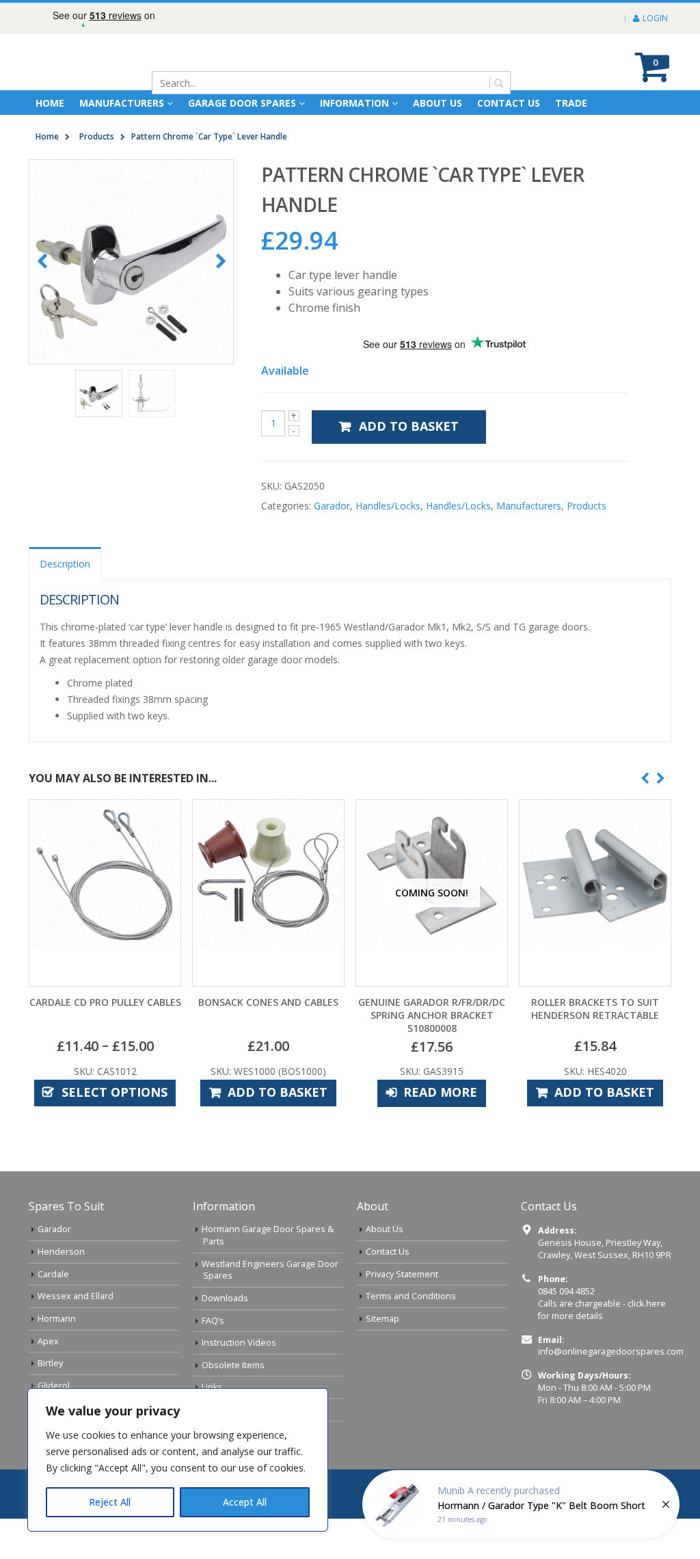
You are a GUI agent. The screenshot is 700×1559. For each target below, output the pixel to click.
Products (586, 545)
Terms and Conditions (411, 1336)
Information (354, 143)
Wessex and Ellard (75, 1336)
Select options (114, 1132)
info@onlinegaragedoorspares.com (611, 1392)
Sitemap (382, 1359)
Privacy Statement (402, 1314)
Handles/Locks (387, 545)
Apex (48, 1381)
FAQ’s (213, 1361)
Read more (440, 1132)
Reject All (110, 1501)
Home (50, 143)
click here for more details (602, 1350)
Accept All (245, 1501)
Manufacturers (121, 143)
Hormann (57, 1359)
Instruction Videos (239, 1383)
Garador (332, 545)
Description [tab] (65, 604)
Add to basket (409, 466)
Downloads (225, 1338)
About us (437, 143)
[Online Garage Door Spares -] (106, 82)
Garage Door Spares (242, 143)
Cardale (53, 1314)
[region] (177, 1460)
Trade (571, 143)
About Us (384, 1269)
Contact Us (508, 143)
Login (655, 18)
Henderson (61, 1292)
